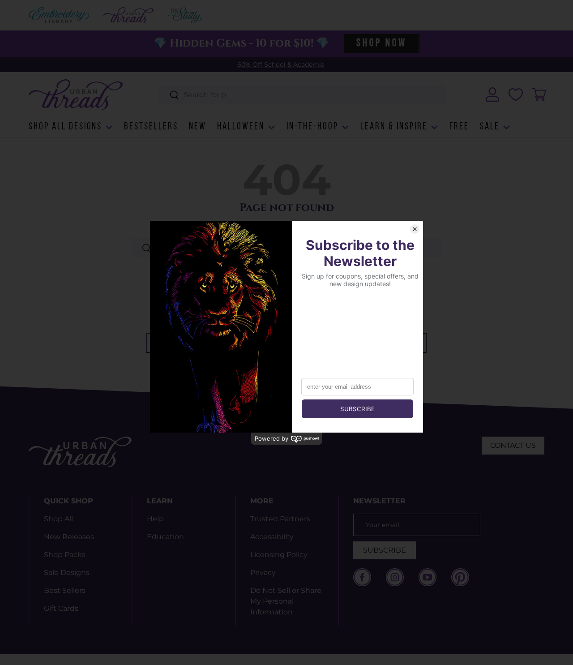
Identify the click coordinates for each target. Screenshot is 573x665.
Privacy (263, 572)
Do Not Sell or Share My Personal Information (285, 601)
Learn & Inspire (394, 127)
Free (459, 127)
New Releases (69, 536)
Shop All (58, 519)
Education (165, 536)
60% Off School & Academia (281, 64)
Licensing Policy (279, 554)
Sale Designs (67, 572)
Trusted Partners (280, 519)
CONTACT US (513, 445)
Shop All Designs (65, 127)
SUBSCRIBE (384, 550)
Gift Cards (61, 608)
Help (155, 519)
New (197, 127)
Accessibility (272, 536)
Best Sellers (65, 590)
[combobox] (302, 94)
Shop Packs (65, 554)
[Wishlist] (515, 94)
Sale (490, 127)
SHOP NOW (381, 43)
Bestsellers (151, 127)
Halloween (241, 127)
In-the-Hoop (312, 127)
